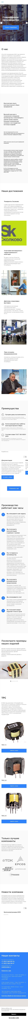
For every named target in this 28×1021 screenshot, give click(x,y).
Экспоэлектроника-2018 (12, 912)
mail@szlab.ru (6, 967)
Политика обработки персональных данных (13, 995)
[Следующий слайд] (27, 23)
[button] (12, 460)
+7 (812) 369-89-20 (7, 961)
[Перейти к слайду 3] (15, 39)
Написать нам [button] (6, 970)
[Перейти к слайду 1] (12, 39)
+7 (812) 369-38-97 (7, 963)
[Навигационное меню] (2, 2)
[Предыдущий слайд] (1, 23)
